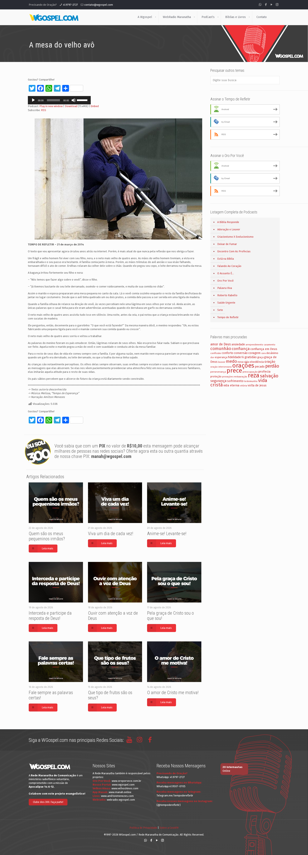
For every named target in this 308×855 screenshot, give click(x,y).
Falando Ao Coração (229, 266)
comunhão (220, 348)
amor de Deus (220, 344)
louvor (221, 361)
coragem (254, 353)
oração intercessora (221, 366)
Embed (95, 106)
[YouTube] (271, 4)
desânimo (272, 353)
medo (231, 361)
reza (253, 375)
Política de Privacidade (143, 827)
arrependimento (254, 344)
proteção (215, 376)
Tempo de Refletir (228, 317)
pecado (260, 366)
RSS (43, 110)
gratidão (251, 357)
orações (243, 365)
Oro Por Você (225, 280)
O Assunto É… (225, 273)
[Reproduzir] (33, 100)
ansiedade (238, 344)
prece (234, 370)
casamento (269, 344)
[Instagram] (277, 4)
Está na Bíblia (225, 258)
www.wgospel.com (123, 784)
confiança (241, 348)
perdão (272, 366)
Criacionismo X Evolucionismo (235, 236)
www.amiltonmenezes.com (117, 795)
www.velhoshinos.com (124, 788)
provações (227, 376)
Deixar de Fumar (227, 244)
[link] (155, 17)
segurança (218, 381)
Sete (220, 309)
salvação (269, 376)
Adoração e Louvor (228, 229)
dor (212, 357)
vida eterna (231, 385)
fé (243, 357)
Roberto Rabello (227, 295)
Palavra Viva (224, 288)
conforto (227, 353)
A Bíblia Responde (228, 222)
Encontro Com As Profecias (234, 251)
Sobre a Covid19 (169, 827)
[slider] (83, 100)
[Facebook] (266, 4)
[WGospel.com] (54, 17)
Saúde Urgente (226, 302)
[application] (59, 100)
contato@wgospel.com (98, 4)
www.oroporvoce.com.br (126, 780)
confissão (215, 353)
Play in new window (51, 106)
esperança (221, 357)
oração (269, 362)
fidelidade (234, 357)
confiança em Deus (263, 349)
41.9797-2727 (70, 4)
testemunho (251, 381)
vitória (243, 385)
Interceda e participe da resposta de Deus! (50, 615)
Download (71, 106)
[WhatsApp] (260, 4)
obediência (257, 362)
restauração (240, 376)
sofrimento (235, 381)
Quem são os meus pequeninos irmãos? (47, 536)
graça (260, 357)
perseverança (218, 371)
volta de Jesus (257, 385)
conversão (241, 353)
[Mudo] (73, 100)
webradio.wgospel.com (121, 799)
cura (263, 353)
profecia (264, 371)
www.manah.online (120, 792)
